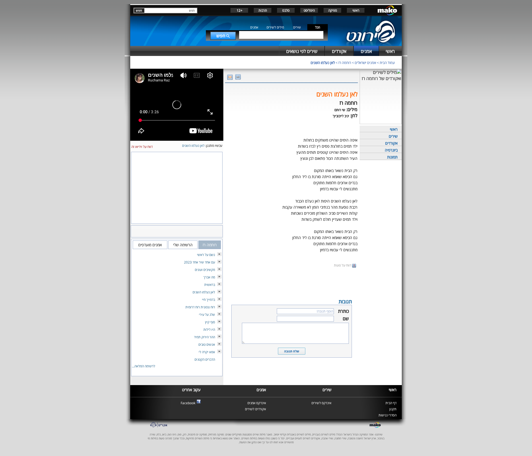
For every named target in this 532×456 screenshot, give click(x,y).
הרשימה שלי (183, 244)
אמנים (254, 27)
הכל (317, 27)
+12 (239, 10)
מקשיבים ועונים (205, 269)
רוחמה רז (344, 62)
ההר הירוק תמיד (204, 337)
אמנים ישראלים (365, 62)
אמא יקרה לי (207, 352)
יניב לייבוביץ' (341, 116)
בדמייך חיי (208, 299)
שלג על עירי (207, 314)
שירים (297, 27)
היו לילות (209, 329)
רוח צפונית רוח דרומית (200, 307)
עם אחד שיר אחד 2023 (199, 262)
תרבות (263, 10)
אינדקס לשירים (321, 403)
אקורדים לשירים (255, 409)
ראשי (355, 10)
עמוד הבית (387, 62)
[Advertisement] (291, 282)
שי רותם (339, 109)
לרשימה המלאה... (143, 366)
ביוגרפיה (391, 150)
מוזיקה (332, 10)
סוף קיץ (210, 322)
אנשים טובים (206, 344)
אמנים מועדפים (150, 244)
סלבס (286, 10)
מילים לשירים (275, 27)
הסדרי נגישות (387, 415)
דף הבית (391, 403)
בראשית (209, 284)
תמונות (392, 157)
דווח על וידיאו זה (142, 146)
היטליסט (309, 10)
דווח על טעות (343, 265)
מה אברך (209, 277)
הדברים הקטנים (205, 359)
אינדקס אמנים (256, 403)
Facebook (188, 403)
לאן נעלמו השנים (323, 62)
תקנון (393, 409)
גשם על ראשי (206, 254)
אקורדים (391, 143)
